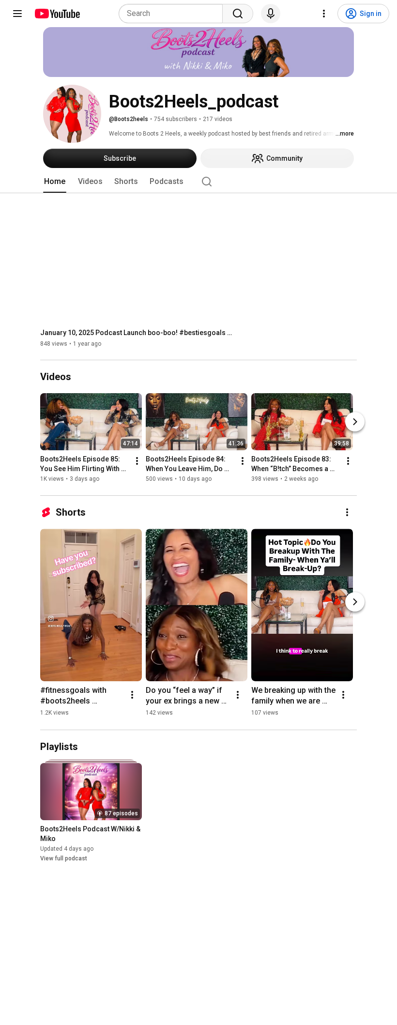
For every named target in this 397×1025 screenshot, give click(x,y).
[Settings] (324, 13)
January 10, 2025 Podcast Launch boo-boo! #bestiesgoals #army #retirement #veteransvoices (137, 333)
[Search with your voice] (270, 13)
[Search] (237, 13)
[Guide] (17, 13)
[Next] (355, 422)
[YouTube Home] (57, 13)
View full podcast (63, 858)
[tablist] (198, 181)
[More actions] (137, 461)
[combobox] (173, 13)
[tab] (54, 181)
